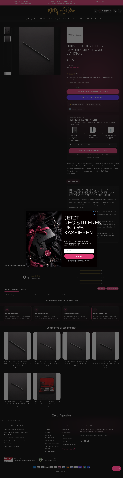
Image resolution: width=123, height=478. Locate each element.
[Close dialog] (94, 212)
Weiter (79, 256)
